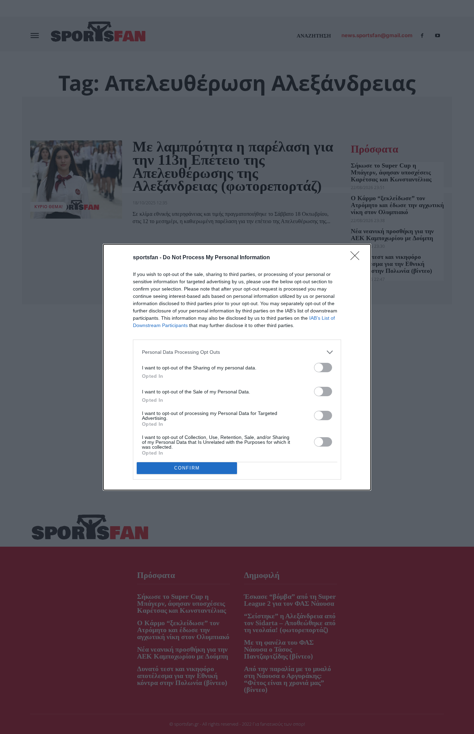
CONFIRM (187, 468)
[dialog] (237, 367)
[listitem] (237, 352)
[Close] (357, 257)
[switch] (323, 367)
